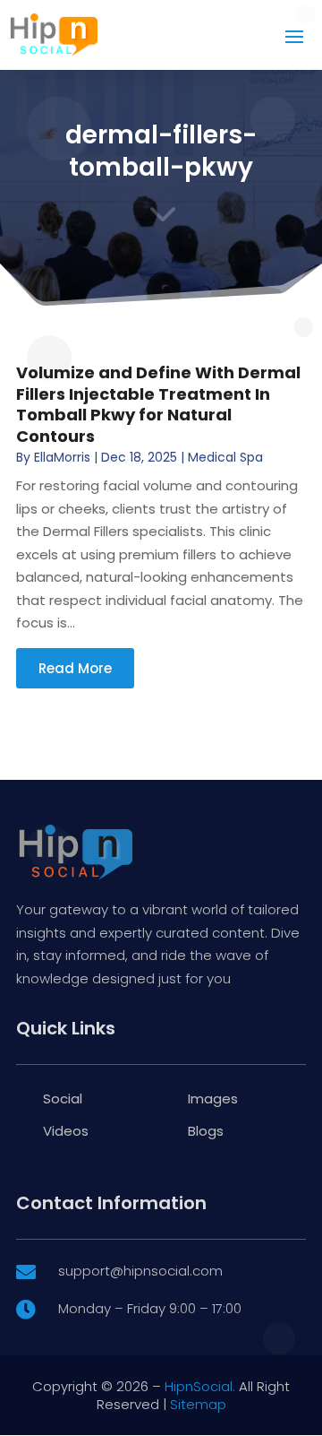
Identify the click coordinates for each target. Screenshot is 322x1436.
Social (62, 1098)
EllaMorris (62, 457)
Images (213, 1098)
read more (75, 668)
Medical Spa (225, 457)
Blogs (206, 1130)
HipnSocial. (200, 1386)
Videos (66, 1130)
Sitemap (198, 1404)
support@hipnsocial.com (140, 1270)
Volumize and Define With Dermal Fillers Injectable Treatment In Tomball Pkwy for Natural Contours (158, 403)
